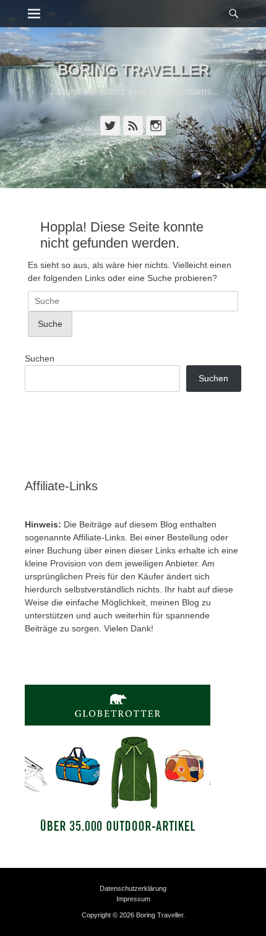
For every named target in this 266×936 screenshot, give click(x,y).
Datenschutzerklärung (133, 888)
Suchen (39, 358)
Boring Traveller (133, 69)
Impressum (133, 899)
